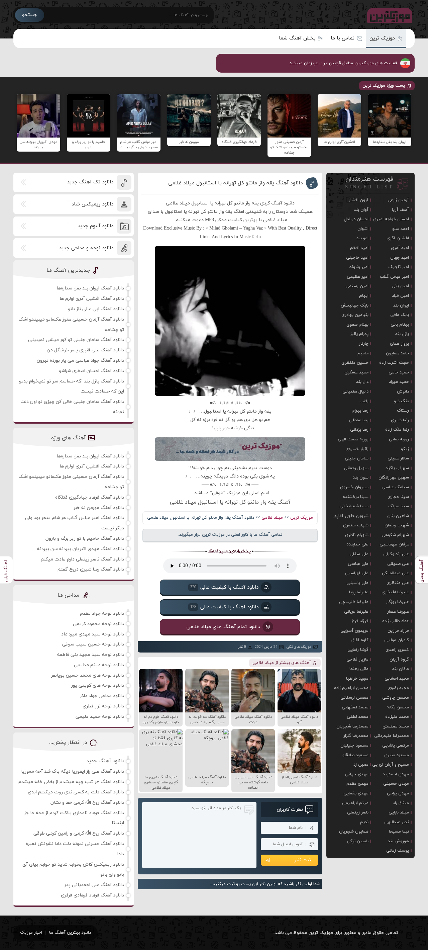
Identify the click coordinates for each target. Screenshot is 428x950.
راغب (363, 401)
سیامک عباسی (395, 487)
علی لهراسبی (356, 573)
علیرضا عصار (398, 612)
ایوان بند (401, 306)
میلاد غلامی (272, 518)
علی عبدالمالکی (395, 573)
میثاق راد (401, 803)
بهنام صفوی (357, 325)
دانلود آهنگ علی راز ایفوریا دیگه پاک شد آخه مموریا (72, 771)
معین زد (360, 765)
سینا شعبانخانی (353, 506)
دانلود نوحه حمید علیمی (100, 716)
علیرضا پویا (358, 592)
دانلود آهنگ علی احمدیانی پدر (94, 885)
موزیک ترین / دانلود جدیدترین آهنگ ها (388, 15)
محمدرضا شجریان (352, 726)
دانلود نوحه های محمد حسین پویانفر (87, 675)
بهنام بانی (400, 325)
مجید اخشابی (397, 679)
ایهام (363, 296)
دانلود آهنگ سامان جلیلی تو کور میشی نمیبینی (76, 340)
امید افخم (359, 248)
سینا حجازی (398, 497)
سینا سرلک (398, 506)
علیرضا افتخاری (395, 592)
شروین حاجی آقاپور (350, 516)
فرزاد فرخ (360, 621)
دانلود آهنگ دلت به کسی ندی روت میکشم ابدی (76, 792)
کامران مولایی (396, 640)
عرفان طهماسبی (394, 544)
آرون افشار (358, 200)
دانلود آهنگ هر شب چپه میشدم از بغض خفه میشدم (71, 782)
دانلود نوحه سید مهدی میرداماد (92, 634)
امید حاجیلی (357, 258)
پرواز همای (399, 344)
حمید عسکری (356, 372)
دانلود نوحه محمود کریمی (98, 624)
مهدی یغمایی (355, 793)
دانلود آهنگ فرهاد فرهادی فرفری (92, 895)
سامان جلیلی (356, 458)
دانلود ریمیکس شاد (92, 204)
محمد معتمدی (396, 726)
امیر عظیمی (357, 277)
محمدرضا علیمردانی (391, 736)
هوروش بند (398, 841)
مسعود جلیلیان (354, 746)
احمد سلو (400, 229)
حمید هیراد (399, 382)
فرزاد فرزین (398, 631)
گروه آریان (399, 660)
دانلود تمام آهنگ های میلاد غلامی (223, 626)
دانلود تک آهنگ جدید (90, 182)
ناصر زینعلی (357, 812)
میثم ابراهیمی (355, 803)
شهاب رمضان (397, 525)
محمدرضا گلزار (355, 736)
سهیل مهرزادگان (394, 477)
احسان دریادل (356, 219)
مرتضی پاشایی (395, 746)
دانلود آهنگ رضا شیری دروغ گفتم (91, 569)
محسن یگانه (398, 707)
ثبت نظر (303, 860)
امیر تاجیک (398, 267)
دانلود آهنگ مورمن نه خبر (99, 508)
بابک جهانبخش (354, 306)
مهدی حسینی (396, 784)
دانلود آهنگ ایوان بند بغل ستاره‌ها (90, 288)
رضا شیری (400, 420)
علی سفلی (358, 554)
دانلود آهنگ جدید (105, 761)
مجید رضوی (398, 688)
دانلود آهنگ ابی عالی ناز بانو (96, 309)
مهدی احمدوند (396, 774)
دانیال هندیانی (355, 391)
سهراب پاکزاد (397, 468)
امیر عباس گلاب (394, 277)
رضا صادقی (358, 420)
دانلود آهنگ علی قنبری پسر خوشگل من (85, 350)
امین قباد (400, 296)
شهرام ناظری (356, 535)
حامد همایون (397, 353)
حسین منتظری (354, 363)
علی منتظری (398, 583)
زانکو (405, 449)
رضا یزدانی (359, 430)
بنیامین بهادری (354, 315)
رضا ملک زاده (397, 430)
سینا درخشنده (355, 497)
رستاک (403, 411)
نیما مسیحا (399, 832)
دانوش (403, 391)
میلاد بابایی (399, 812)
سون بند (360, 477)
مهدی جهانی (356, 774)
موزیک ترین (382, 38)
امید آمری (400, 248)
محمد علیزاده (397, 717)
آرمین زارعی (398, 200)
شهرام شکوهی (395, 535)
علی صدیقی (398, 564)
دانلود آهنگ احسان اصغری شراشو (91, 371)
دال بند (362, 382)
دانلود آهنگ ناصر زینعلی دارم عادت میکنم (82, 559)
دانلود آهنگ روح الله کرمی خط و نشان (87, 802)
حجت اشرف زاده (394, 363)
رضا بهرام (360, 411)
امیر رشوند (358, 267)
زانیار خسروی (356, 449)
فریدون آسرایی (354, 631)
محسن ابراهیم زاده (351, 688)
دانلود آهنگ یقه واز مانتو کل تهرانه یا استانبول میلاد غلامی (235, 183)
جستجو (29, 15)
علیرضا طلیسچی (353, 602)
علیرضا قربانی (356, 612)
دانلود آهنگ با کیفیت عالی (224, 587)
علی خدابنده (357, 544)
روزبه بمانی (399, 439)
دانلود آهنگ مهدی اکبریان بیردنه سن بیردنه (80, 549)
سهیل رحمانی (356, 468)
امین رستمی (356, 286)
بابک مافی (399, 315)
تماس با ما (342, 38)
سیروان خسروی (354, 487)
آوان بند (361, 210)
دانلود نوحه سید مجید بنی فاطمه (90, 655)
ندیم (364, 822)
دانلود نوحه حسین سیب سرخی (93, 644)
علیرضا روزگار (397, 602)
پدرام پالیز (359, 334)
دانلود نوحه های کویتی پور (97, 685)
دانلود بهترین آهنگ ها (70, 933)
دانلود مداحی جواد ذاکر (102, 696)
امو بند (362, 238)
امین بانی (400, 286)
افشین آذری (398, 238)
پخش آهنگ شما (297, 38)
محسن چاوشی (395, 698)
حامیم (362, 353)
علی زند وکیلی (396, 554)
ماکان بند (400, 669)
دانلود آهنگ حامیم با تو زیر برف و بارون (84, 538)
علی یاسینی (357, 583)
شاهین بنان (398, 516)
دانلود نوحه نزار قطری (103, 706)
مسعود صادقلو (355, 755)
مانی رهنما (358, 669)
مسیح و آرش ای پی (390, 765)
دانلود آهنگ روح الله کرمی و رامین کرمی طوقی (78, 833)
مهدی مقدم (357, 784)
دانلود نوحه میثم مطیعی (99, 665)
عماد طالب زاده (395, 621)
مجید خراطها (357, 679)
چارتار (363, 344)
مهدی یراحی (398, 793)
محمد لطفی (357, 717)
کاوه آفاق (359, 640)
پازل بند (402, 334)
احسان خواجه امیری (391, 219)
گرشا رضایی (357, 650)
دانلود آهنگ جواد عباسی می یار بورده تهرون (80, 360)
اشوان (362, 229)
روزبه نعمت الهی (353, 439)
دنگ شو (401, 401)
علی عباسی (358, 564)
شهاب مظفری (355, 525)
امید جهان (399, 258)
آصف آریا (400, 210)
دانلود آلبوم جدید (95, 226)
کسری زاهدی (397, 650)
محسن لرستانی (354, 698)
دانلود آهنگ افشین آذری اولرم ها (92, 298)
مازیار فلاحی (357, 660)
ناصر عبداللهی (396, 822)
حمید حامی (399, 372)
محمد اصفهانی (355, 707)
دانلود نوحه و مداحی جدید (86, 248)
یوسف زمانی (397, 851)
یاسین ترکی (357, 841)
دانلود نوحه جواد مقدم (102, 613)
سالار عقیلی (398, 458)
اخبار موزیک (31, 933)
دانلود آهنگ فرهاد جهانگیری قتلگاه (89, 497)
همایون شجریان (353, 832)
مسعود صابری (396, 755)
